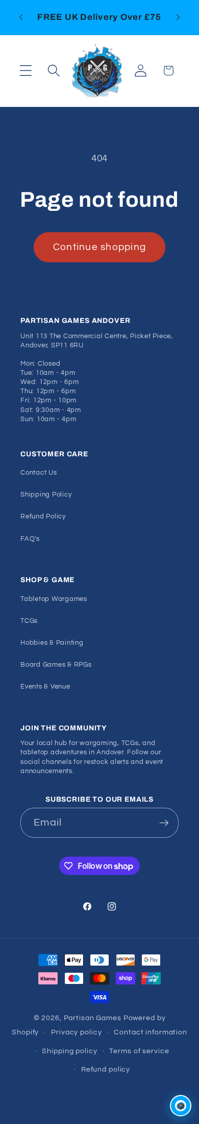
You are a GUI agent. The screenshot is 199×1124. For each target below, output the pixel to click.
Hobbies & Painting (52, 643)
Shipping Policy (45, 494)
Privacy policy (76, 1032)
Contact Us (38, 473)
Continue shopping (99, 247)
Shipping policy (69, 1051)
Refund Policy (43, 516)
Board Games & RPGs (56, 665)
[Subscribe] (164, 822)
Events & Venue (45, 686)
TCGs (29, 621)
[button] (26, 71)
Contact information (150, 1032)
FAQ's (30, 539)
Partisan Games (92, 1018)
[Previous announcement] (21, 17)
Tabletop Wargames (53, 599)
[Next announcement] (178, 17)
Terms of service (139, 1051)
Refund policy (105, 1069)
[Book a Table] (180, 1105)
